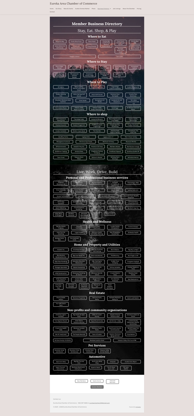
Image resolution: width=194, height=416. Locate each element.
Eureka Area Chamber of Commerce (73, 3)
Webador (138, 407)
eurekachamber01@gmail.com (99, 403)
